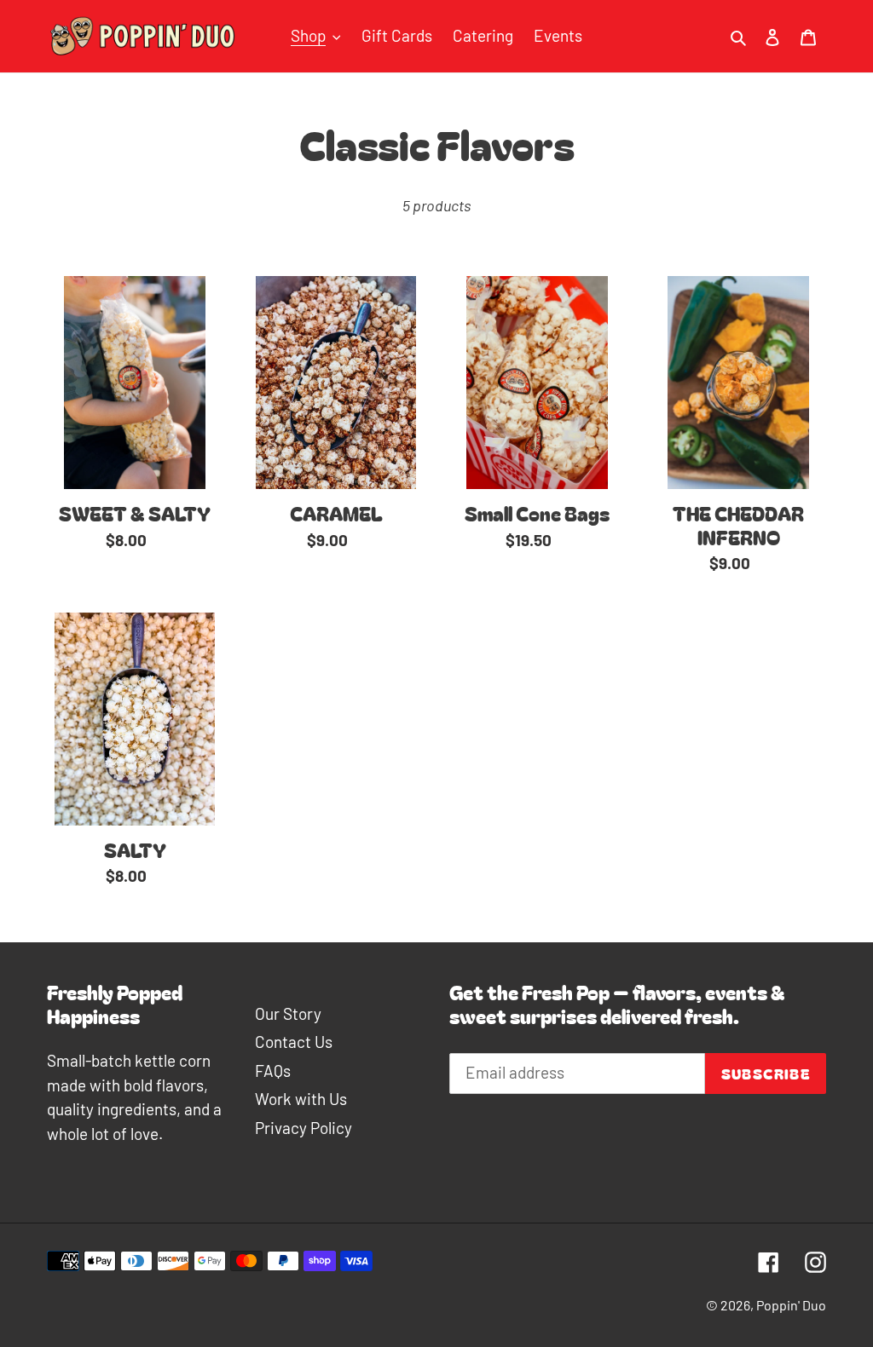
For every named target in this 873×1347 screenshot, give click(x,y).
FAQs (273, 1070)
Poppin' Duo (791, 1305)
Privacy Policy (303, 1127)
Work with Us (301, 1098)
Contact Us (293, 1041)
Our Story (288, 1013)
